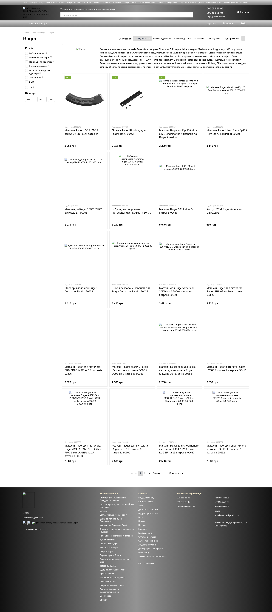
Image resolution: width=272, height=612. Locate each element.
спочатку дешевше (162, 38)
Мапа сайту (143, 552)
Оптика (103, 511)
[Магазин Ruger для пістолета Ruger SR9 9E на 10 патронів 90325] (227, 257)
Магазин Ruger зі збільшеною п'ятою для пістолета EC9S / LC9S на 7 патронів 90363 (130, 370)
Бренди (103, 600)
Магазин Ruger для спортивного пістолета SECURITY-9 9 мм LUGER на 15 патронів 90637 (178, 449)
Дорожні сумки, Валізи (110, 555)
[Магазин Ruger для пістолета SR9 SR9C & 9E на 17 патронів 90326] (85, 335)
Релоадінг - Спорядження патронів (116, 536)
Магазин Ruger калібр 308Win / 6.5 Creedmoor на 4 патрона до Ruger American (178, 134)
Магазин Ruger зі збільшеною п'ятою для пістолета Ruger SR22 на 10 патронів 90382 (177, 370)
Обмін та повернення (167, 2)
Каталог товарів (30, 2)
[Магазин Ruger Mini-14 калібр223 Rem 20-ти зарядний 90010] (227, 99)
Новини (97, 2)
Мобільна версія (33, 529)
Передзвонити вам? (216, 17)
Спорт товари (106, 551)
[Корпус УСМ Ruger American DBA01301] (227, 178)
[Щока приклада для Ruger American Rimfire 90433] (85, 257)
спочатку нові (213, 38)
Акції (41, 2)
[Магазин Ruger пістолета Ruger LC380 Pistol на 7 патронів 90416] (227, 335)
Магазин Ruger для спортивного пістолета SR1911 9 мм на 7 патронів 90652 (226, 449)
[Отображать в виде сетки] (243, 38)
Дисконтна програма (55, 2)
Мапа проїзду (221, 526)
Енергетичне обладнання (112, 585)
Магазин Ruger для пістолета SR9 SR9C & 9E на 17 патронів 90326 (83, 370)
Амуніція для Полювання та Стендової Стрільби (113, 499)
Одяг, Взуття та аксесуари (112, 570)
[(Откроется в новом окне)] (25, 523)
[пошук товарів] (190, 14)
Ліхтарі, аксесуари (108, 543)
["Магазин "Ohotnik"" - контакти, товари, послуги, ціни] (29, 500)
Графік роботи (130, 2)
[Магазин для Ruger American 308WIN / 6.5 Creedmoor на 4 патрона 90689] (179, 257)
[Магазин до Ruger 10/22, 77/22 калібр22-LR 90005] (85, 178)
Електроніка (105, 596)
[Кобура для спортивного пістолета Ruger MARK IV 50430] (132, 178)
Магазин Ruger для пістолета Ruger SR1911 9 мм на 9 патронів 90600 (130, 449)
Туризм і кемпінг (107, 540)
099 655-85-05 (215, 12)
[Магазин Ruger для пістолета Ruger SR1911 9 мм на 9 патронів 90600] (132, 414)
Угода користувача (187, 2)
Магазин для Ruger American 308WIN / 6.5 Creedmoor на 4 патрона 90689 (176, 291)
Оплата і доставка (147, 2)
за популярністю (142, 38)
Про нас (106, 2)
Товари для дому (108, 566)
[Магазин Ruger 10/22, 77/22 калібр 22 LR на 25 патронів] (85, 99)
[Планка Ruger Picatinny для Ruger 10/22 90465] (132, 99)
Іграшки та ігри (107, 574)
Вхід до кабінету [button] (146, 498)
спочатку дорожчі (182, 38)
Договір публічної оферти (209, 2)
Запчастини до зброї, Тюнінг (113, 515)
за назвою (199, 38)
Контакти (117, 2)
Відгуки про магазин (76, 2)
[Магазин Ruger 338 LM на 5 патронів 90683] (179, 178)
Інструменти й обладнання (112, 577)
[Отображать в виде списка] (247, 38)
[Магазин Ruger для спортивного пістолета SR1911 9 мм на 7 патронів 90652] (227, 414)
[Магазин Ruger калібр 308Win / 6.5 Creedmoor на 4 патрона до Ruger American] (179, 99)
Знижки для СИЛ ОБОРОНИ (236, 2)
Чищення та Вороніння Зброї (113, 525)
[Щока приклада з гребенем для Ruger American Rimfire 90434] (132, 257)
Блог (89, 2)
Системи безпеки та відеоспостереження (109, 590)
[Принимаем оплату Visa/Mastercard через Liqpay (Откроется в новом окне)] (55, 523)
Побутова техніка (108, 581)
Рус (213, 23)
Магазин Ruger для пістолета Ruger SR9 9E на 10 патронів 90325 (224, 291)
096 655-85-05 (215, 8)
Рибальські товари (109, 547)
